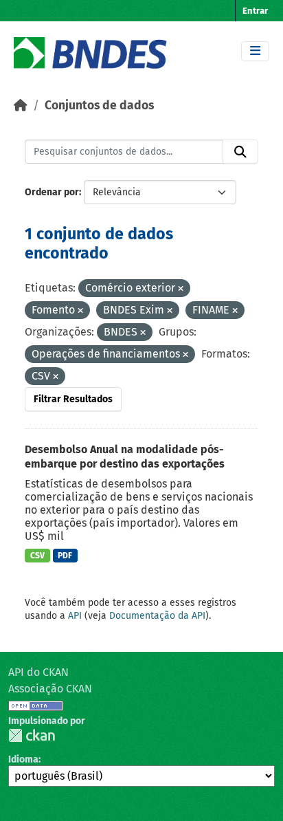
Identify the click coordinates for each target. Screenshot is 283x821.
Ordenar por (52, 192)
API (75, 616)
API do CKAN (38, 672)
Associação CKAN (50, 688)
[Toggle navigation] (255, 51)
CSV (37, 555)
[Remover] (180, 289)
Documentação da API (157, 616)
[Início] (20, 105)
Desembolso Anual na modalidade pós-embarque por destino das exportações (125, 456)
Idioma (23, 759)
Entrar (255, 11)
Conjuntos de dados (99, 105)
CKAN (31, 735)
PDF (65, 555)
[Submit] (240, 152)
